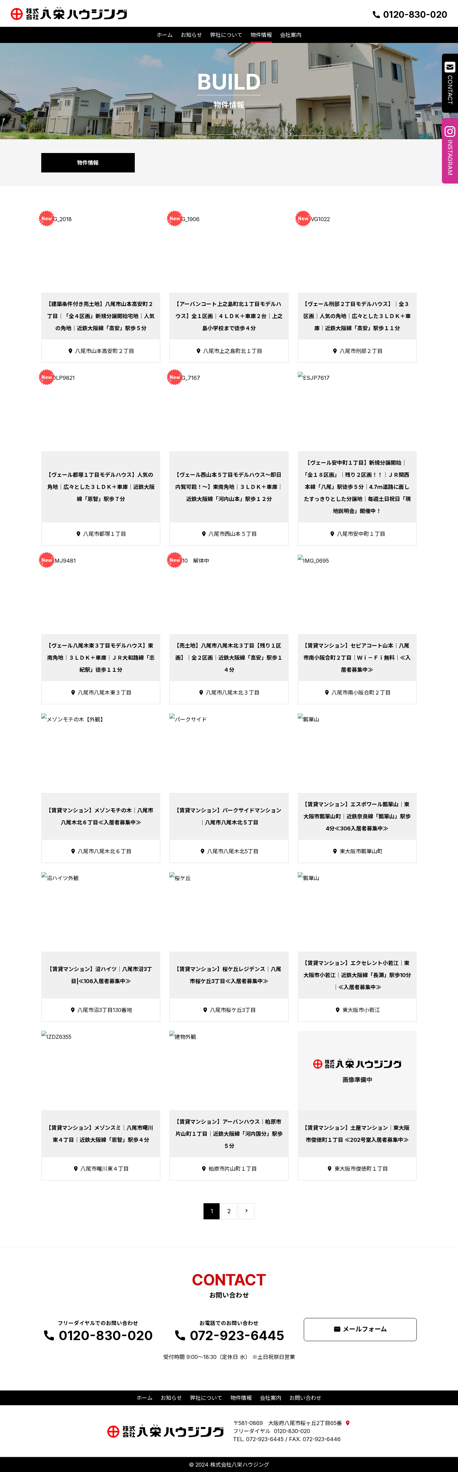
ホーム (144, 1397)
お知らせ (171, 1397)
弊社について (206, 1397)
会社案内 (270, 1397)
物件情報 (241, 1397)
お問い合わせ (305, 1397)
